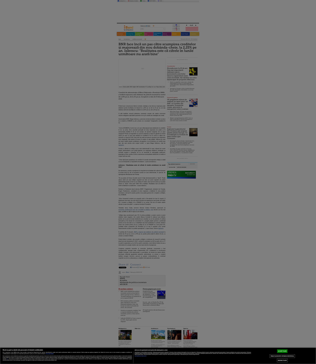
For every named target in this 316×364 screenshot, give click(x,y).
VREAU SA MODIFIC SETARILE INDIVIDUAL (282, 356)
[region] (158, 356)
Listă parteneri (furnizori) (140, 355)
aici (7, 358)
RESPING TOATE (282, 360)
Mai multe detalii (50, 353)
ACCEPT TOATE (282, 351)
